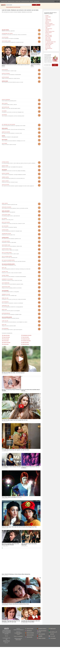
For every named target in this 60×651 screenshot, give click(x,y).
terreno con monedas (30, 632)
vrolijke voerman (48, 20)
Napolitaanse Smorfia (4, 1)
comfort (46, 18)
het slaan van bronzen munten (8, 263)
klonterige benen (48, 40)
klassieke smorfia (17, 1)
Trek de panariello (36, 1)
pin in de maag (47, 47)
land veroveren (5, 290)
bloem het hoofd (48, 39)
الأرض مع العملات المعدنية (53, 631)
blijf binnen (47, 22)
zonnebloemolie (48, 19)
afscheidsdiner (47, 26)
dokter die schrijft (48, 44)
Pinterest (18, 634)
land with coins (29, 630)
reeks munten (5, 128)
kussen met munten (6, 337)
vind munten (4, 169)
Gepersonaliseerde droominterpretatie (13, 7)
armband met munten (26, 338)
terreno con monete (30, 628)
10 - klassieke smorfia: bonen (50, 41)
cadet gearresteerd (48, 28)
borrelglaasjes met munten (27, 335)
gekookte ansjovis (48, 32)
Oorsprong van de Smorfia (25, 1)
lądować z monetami (42, 638)
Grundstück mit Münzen (42, 628)
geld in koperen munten (7, 317)
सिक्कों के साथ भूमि (52, 628)
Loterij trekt (31, 1)
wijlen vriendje (47, 37)
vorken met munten (26, 344)
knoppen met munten (6, 342)
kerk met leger (47, 45)
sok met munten (6, 344)
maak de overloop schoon (49, 31)
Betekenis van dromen (11, 1)
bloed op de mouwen (48, 23)
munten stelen (5, 80)
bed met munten (6, 340)
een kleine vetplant (48, 36)
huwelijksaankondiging (49, 43)
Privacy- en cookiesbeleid (18, 636)
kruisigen (47, 15)
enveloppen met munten (27, 340)
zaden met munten (26, 342)
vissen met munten (26, 337)
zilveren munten (5, 237)
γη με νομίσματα (53, 638)
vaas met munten (5, 29)
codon (46, 27)
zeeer (46, 49)
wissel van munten (6, 210)
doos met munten (6, 338)
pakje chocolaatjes (48, 35)
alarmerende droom (48, 48)
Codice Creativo (18, 639)
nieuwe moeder (48, 16)
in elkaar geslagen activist (49, 24)
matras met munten (6, 335)
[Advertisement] (21, 20)
